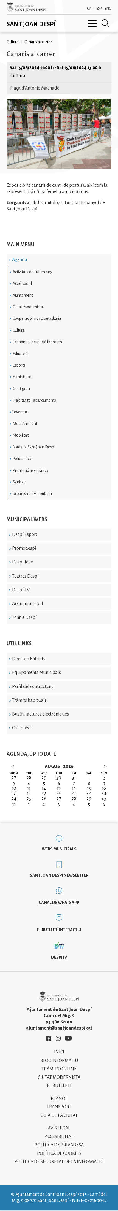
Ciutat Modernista (28, 307)
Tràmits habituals (29, 700)
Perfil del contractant (32, 686)
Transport (59, 1106)
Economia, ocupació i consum (37, 342)
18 (29, 793)
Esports (19, 365)
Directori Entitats (28, 658)
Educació (20, 353)
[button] (59, 167)
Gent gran (21, 388)
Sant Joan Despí (31, 24)
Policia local (23, 458)
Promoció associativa (31, 470)
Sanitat (19, 482)
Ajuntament (23, 295)
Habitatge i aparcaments (34, 400)
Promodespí (24, 548)
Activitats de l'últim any (32, 272)
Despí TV (21, 589)
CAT (90, 8)
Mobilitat (21, 435)
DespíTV (59, 957)
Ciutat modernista (59, 1077)
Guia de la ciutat (59, 1115)
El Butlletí (59, 1085)
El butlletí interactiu (59, 930)
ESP (99, 8)
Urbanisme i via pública (32, 493)
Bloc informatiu (59, 1060)
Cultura (19, 330)
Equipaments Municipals (36, 672)
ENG (108, 8)
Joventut (20, 412)
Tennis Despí (24, 617)
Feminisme (22, 377)
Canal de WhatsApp (59, 902)
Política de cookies (59, 1153)
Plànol (59, 1098)
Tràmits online (59, 1068)
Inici (59, 1052)
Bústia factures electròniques (40, 714)
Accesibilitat (59, 1136)
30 (103, 799)
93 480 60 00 (59, 1022)
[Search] (105, 23)
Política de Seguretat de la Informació (59, 1161)
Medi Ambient (25, 423)
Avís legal (59, 1128)
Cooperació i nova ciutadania (37, 318)
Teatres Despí (25, 576)
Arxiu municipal (27, 603)
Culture (13, 42)
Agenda (19, 259)
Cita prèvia (22, 727)
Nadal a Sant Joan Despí (34, 447)
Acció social (22, 283)
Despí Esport (24, 534)
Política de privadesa (59, 1144)
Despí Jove (22, 562)
